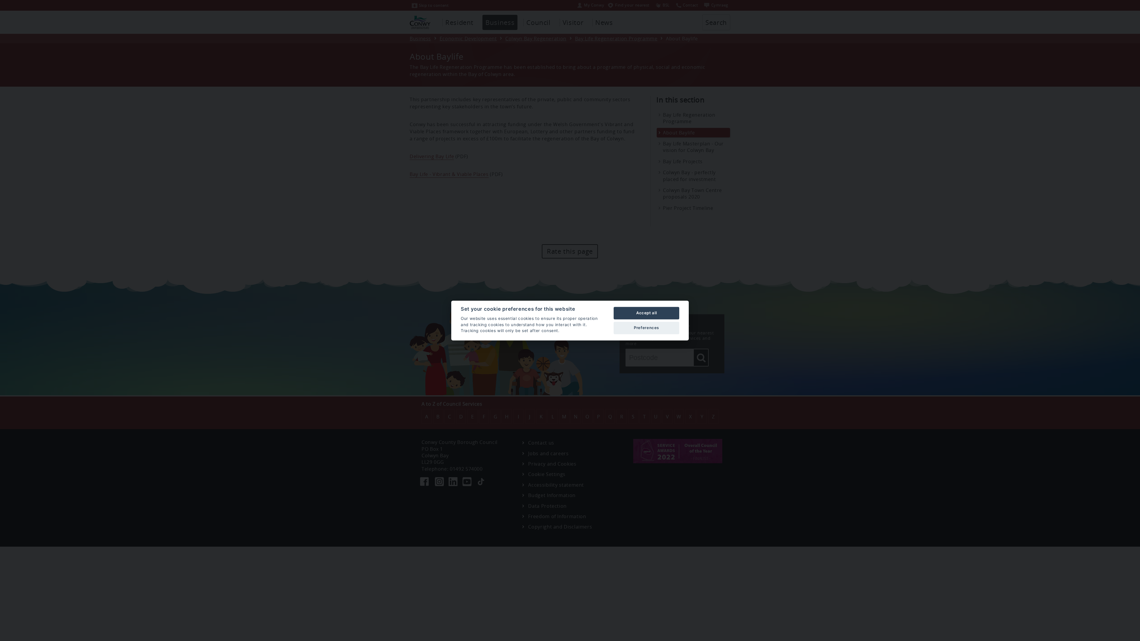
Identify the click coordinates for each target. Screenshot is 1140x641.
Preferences (646, 327)
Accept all (646, 312)
